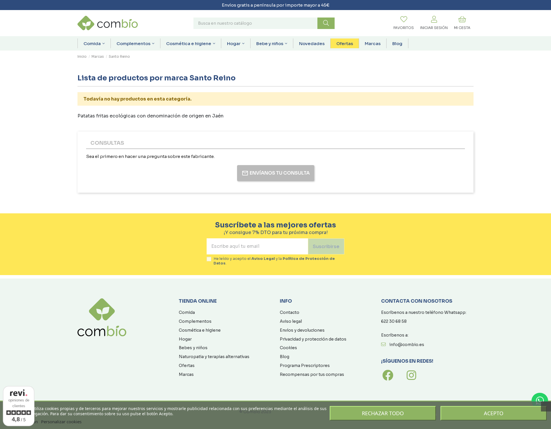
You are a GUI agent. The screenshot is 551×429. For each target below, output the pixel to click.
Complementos (195, 321)
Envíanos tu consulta (280, 173)
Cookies (288, 347)
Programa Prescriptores (305, 365)
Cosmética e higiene (200, 330)
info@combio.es (406, 344)
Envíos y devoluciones (302, 330)
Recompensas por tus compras (312, 374)
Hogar (185, 339)
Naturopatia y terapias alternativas (214, 356)
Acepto (493, 413)
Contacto (289, 312)
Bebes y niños (193, 347)
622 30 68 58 (394, 321)
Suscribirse (326, 247)
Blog (284, 356)
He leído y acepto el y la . (274, 261)
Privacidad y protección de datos (313, 339)
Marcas (186, 374)
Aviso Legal (263, 258)
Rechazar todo (383, 413)
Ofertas (187, 365)
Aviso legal (291, 321)
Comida (187, 312)
